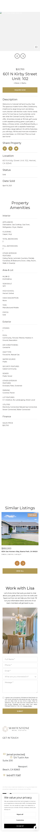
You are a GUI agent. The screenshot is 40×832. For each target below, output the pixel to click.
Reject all (20, 814)
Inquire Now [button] (20, 90)
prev (17, 56)
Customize (20, 820)
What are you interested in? (17, 677)
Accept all (20, 826)
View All (20, 571)
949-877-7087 (14, 775)
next (22, 56)
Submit (20, 711)
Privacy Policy (27, 706)
